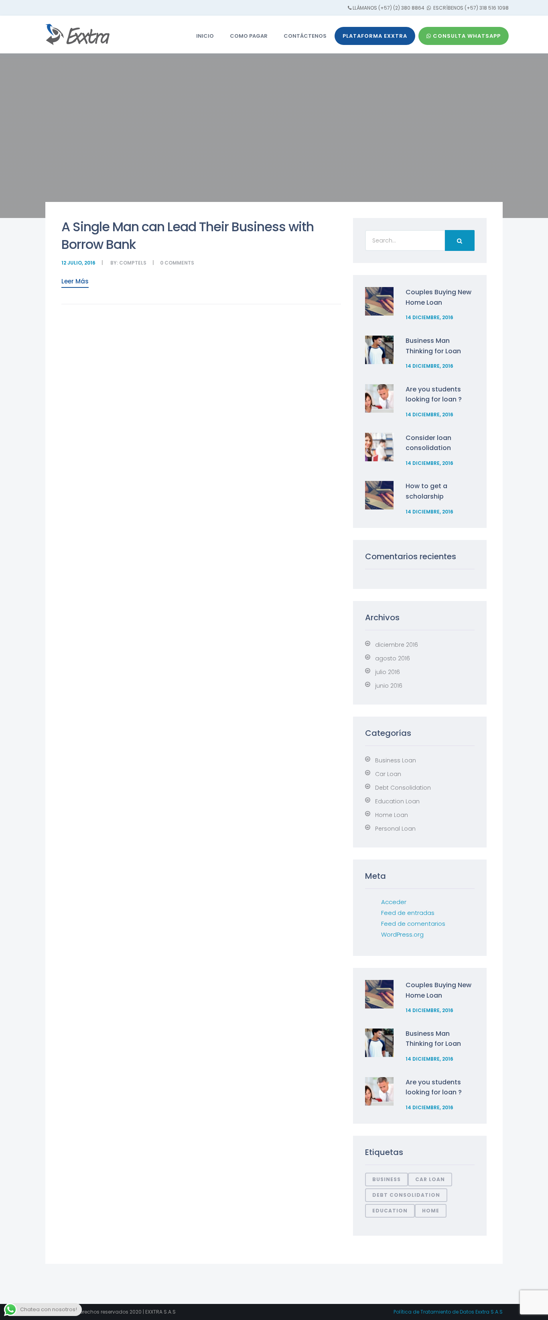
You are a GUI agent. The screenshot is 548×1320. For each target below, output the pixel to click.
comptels (132, 262)
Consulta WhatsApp (466, 36)
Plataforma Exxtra (375, 36)
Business (386, 1179)
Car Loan (388, 774)
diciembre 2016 (396, 645)
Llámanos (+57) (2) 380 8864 (388, 7)
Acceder (393, 902)
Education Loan (397, 801)
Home (430, 1210)
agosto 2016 (392, 658)
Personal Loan (395, 829)
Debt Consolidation (403, 788)
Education (390, 1210)
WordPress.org (402, 934)
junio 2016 (388, 686)
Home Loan (391, 815)
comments (179, 262)
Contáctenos (305, 36)
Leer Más (75, 281)
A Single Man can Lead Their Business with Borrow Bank (187, 235)
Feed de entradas (407, 913)
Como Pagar (249, 36)
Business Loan (395, 760)
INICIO (205, 36)
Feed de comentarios (413, 923)
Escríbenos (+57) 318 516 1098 (470, 7)
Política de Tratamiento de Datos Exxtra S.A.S (448, 1311)
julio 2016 (387, 672)
